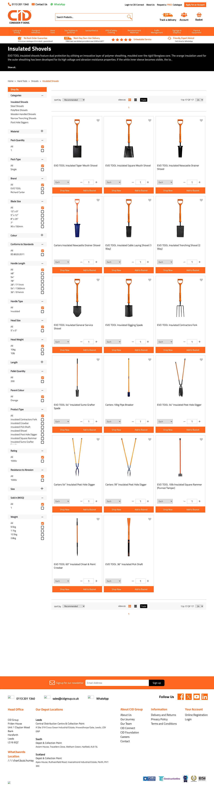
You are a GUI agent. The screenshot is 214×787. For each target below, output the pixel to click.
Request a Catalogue (169, 5)
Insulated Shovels (50, 81)
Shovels (35, 81)
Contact (125, 741)
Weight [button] (14, 517)
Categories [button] (16, 95)
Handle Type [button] (17, 301)
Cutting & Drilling (17, 31)
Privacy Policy (159, 719)
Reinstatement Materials (134, 31)
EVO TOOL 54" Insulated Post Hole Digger (179, 405)
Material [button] (15, 131)
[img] (180, 697)
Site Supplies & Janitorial (71, 31)
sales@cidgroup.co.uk (66, 698)
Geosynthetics (91, 30)
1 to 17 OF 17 (187, 100)
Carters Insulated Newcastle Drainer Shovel (77, 245)
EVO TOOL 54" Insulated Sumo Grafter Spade (74, 406)
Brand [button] (14, 178)
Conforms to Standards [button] (22, 244)
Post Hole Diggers (19, 122)
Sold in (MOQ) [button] (17, 497)
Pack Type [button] (16, 159)
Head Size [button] (16, 320)
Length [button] (14, 362)
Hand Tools (52, 31)
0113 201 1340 (20, 4)
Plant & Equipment (196, 31)
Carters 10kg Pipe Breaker (119, 405)
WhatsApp (59, 4)
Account (184, 19)
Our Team (126, 724)
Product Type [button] (17, 409)
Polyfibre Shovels (19, 110)
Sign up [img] (157, 683)
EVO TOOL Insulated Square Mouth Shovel (128, 165)
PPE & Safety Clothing (111, 31)
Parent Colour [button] (17, 390)
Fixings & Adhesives (35, 31)
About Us (150, 5)
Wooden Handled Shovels (23, 114)
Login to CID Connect (134, 5)
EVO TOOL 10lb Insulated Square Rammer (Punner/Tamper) (179, 486)
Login (188, 719)
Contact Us (41, 4)
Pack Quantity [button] (17, 140)
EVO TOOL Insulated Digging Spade (124, 325)
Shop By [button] (15, 89)
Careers (124, 737)
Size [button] (13, 489)
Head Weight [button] (17, 339)
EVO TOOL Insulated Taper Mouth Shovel (75, 165)
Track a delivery (168, 19)
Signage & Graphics (176, 31)
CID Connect (127, 728)
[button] (129, 17)
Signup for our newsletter (70, 683)
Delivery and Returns (163, 715)
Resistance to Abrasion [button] (22, 470)
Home (11, 81)
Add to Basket (89, 190)
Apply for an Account (195, 4)
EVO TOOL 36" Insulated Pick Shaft (124, 564)
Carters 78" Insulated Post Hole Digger (125, 484)
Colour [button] (14, 235)
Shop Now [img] (64, 190)
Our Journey (127, 719)
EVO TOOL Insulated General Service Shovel (73, 326)
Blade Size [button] (16, 201)
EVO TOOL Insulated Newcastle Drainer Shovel (178, 167)
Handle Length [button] (18, 263)
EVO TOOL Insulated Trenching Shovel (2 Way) (178, 247)
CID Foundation (129, 732)
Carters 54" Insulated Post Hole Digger (74, 484)
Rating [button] (14, 450)
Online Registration (196, 715)
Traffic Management (157, 31)
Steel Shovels (17, 106)
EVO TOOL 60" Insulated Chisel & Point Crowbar (75, 566)
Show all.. (12, 67)
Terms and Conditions (164, 724)
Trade (143, 99)
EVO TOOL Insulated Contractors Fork (177, 325)
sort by (57, 100)
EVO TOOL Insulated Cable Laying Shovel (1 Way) (128, 247)
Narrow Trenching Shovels (23, 118)
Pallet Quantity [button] (18, 371)
